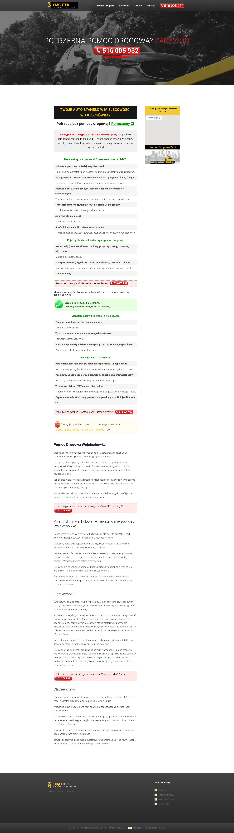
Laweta (138, 5)
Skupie (67, 429)
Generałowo (87, 429)
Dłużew (59, 429)
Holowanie (124, 5)
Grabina (76, 429)
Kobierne (98, 429)
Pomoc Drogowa (105, 5)
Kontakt (151, 5)
